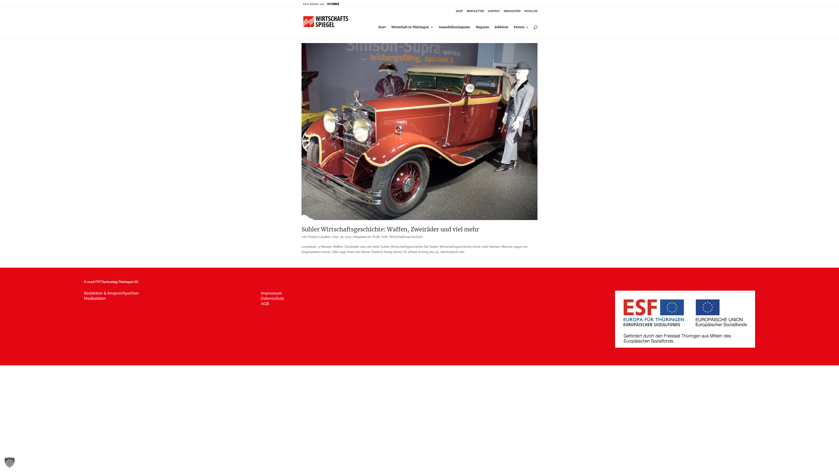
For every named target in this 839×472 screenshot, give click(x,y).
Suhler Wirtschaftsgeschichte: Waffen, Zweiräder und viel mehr (390, 229)
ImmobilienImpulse (454, 27)
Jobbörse (501, 27)
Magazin (482, 27)
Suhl (384, 237)
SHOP (459, 11)
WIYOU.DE (530, 11)
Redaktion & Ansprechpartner (111, 293)
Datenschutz (272, 298)
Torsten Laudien (319, 237)
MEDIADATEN (512, 11)
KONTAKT (494, 11)
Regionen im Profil (367, 237)
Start (382, 27)
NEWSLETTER (475, 11)
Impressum (271, 293)
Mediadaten (95, 298)
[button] (9, 462)
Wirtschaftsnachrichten (406, 237)
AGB (265, 303)
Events (519, 27)
